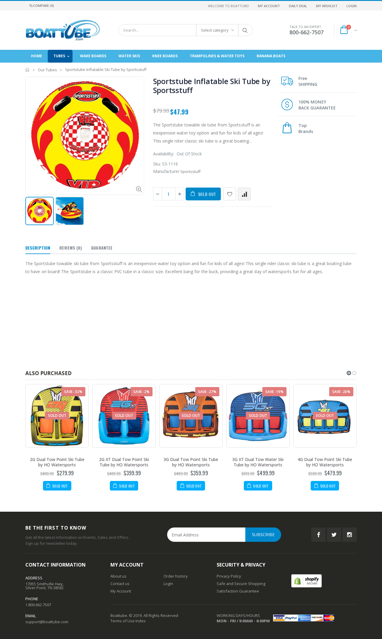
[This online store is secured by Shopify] (306, 580)
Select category (215, 30)
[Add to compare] (244, 194)
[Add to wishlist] (229, 194)
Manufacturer (166, 171)
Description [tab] (37, 248)
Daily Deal (298, 6)
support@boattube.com (46, 621)
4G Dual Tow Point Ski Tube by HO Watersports (325, 462)
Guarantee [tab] (102, 248)
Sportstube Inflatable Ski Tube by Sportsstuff (211, 85)
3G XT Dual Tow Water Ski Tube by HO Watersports (258, 462)
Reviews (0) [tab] (70, 248)
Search (245, 30)
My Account (269, 6)
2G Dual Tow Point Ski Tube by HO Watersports (57, 462)
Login (351, 6)
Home (27, 70)
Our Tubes (47, 69)
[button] (349, 373)
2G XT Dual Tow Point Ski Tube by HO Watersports (124, 462)
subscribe (263, 534)
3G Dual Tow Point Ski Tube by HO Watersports (191, 462)
